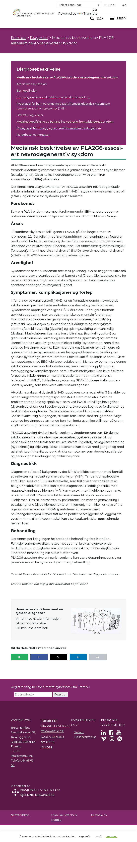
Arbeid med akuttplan (32, 84)
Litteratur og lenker (30, 115)
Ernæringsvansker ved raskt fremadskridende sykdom (53, 97)
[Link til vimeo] (103, 739)
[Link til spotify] (119, 739)
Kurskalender (52, 736)
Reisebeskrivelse (85, 737)
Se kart (79, 732)
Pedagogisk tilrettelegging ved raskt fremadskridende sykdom (59, 128)
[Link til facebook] (111, 733)
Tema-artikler (52, 731)
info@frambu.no (22, 755)
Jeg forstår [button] (84, 836)
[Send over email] (19, 657)
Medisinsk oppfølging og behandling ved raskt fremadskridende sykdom (65, 121)
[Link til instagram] (112, 739)
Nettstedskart (20, 815)
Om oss (46, 747)
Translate (90, 13)
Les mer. (111, 836)
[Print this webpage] (98, 657)
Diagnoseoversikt (55, 726)
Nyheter (47, 742)
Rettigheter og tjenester (33, 134)
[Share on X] (58, 657)
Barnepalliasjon (27, 90)
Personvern (99, 815)
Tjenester (49, 720)
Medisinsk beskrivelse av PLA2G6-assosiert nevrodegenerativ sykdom (67, 77)
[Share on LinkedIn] (78, 657)
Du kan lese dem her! (32, 628)
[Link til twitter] (103, 733)
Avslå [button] (98, 836)
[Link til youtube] (118, 733)
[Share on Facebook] (39, 657)
